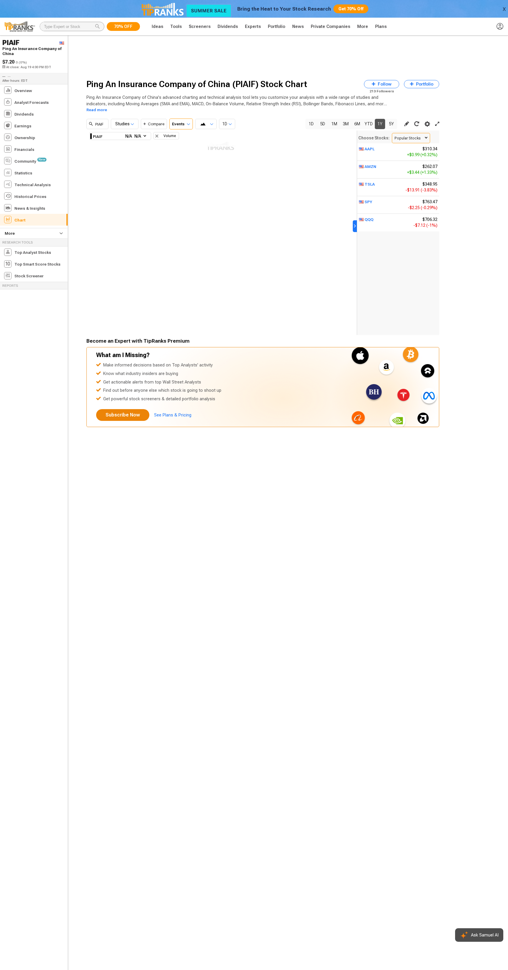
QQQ (369, 219)
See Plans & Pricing (172, 415)
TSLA (370, 184)
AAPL (370, 148)
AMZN (370, 166)
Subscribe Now (123, 415)
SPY (368, 201)
